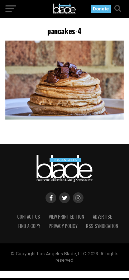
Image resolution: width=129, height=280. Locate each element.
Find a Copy (29, 226)
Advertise (102, 216)
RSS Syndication (102, 226)
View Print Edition (66, 216)
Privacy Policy (63, 226)
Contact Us (28, 216)
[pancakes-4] (64, 117)
